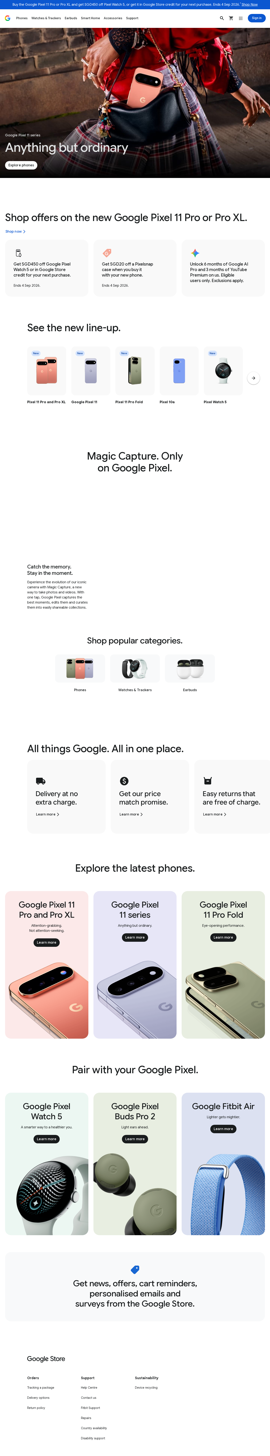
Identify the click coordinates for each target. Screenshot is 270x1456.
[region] (135, 384)
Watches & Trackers (46, 18)
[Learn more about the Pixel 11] (90, 384)
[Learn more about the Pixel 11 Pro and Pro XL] (46, 384)
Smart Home (90, 18)
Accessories (113, 18)
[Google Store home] (7, 18)
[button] (221, 18)
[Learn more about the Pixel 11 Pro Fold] (134, 384)
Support (132, 18)
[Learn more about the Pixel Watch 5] (223, 384)
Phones (22, 18)
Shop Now (250, 5)
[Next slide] (253, 378)
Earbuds (71, 18)
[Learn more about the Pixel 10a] (179, 384)
